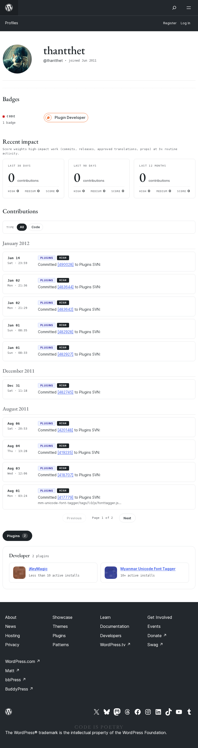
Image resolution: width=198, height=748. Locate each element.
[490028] (65, 264)
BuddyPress (19, 689)
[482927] (65, 354)
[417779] (65, 497)
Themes (60, 626)
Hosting (12, 635)
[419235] (65, 452)
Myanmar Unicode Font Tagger (148, 568)
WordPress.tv (115, 644)
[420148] (65, 430)
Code (35, 227)
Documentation (114, 626)
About (10, 617)
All (22, 227)
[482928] (65, 332)
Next (127, 518)
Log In (185, 23)
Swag (155, 644)
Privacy (12, 644)
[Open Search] (174, 7)
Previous (74, 518)
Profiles (11, 23)
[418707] (65, 475)
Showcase (62, 617)
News (10, 626)
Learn (105, 617)
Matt (12, 670)
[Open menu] (190, 7)
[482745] (65, 392)
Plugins (16, 536)
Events (154, 626)
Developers (110, 635)
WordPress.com (22, 661)
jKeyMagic (38, 568)
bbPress (15, 679)
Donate (157, 635)
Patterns (61, 644)
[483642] (65, 309)
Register (170, 23)
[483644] (65, 287)
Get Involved (159, 617)
